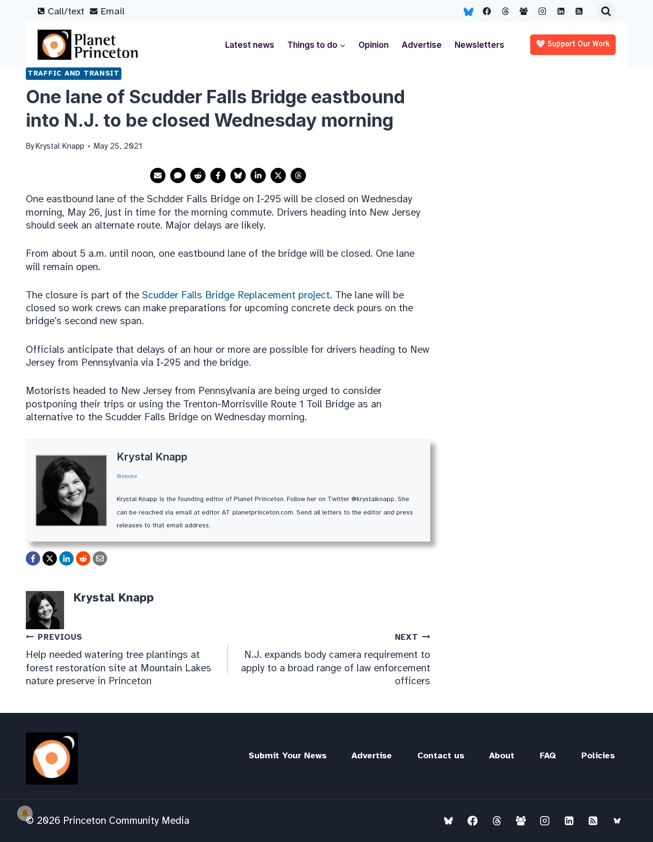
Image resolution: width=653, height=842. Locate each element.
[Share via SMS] (177, 175)
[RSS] (579, 11)
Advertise (422, 45)
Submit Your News (287, 755)
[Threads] (505, 11)
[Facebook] (487, 11)
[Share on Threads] (298, 175)
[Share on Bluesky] (238, 175)
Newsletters (479, 45)
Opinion (374, 45)
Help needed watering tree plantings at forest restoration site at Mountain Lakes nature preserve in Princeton (118, 659)
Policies (598, 755)
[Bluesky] (468, 11)
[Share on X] (278, 175)
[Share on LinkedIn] (258, 175)
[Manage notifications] (25, 813)
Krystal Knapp (152, 456)
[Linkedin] (561, 11)
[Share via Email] (157, 175)
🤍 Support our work (573, 44)
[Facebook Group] (524, 11)
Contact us (440, 755)
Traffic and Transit (74, 73)
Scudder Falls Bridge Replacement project (236, 295)
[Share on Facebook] (218, 175)
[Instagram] (542, 11)
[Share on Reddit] (198, 175)
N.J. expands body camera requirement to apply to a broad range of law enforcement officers (335, 659)
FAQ (548, 755)
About (501, 755)
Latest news (249, 45)
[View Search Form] (606, 11)
